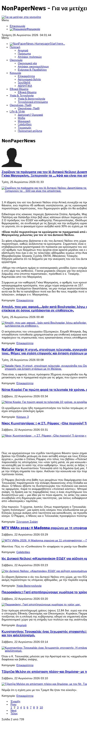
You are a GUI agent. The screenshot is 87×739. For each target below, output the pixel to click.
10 (41, 707)
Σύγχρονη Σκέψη (27, 521)
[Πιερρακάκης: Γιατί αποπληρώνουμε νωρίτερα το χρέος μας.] (41, 604)
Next (13, 710)
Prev (13, 704)
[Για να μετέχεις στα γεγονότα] (21, 17)
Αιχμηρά (21, 625)
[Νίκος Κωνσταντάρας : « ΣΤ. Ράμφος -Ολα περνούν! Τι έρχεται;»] (44, 435)
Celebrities (23, 552)
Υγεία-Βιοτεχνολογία (28, 585)
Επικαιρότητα (24, 300)
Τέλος (14, 713)
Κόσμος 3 (22, 416)
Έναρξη (15, 701)
